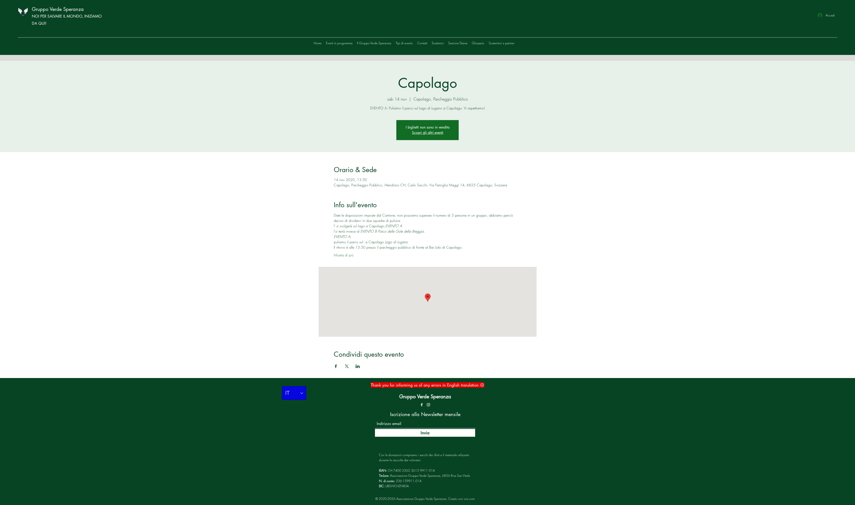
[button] (502, 43)
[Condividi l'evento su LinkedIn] (358, 366)
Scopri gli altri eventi (427, 132)
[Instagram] (428, 404)
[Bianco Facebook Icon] (421, 404)
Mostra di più (344, 255)
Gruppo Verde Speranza (58, 9)
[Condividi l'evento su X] (347, 366)
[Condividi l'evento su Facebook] (336, 366)
